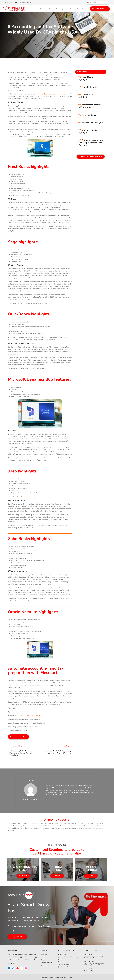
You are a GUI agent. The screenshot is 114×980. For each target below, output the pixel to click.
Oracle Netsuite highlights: (87, 131)
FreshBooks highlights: (85, 78)
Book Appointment (98, 9)
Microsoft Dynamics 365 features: (89, 106)
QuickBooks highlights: (85, 95)
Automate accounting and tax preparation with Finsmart (90, 143)
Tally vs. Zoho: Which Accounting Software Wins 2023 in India (57, 752)
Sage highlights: (87, 87)
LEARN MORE (23, 876)
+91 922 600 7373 (63, 965)
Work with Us (74, 9)
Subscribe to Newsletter (90, 156)
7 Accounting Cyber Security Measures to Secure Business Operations (21, 753)
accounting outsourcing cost (31, 715)
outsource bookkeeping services (30, 496)
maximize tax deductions (22, 712)
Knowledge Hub (61, 9)
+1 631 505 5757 (12, 2)
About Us (34, 9)
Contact (84, 9)
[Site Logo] (15, 8)
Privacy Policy (45, 965)
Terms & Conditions (46, 963)
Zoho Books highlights (90, 122)
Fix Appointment (16, 937)
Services (42, 9)
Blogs (43, 960)
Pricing (51, 9)
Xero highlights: (87, 115)
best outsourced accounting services (46, 94)
